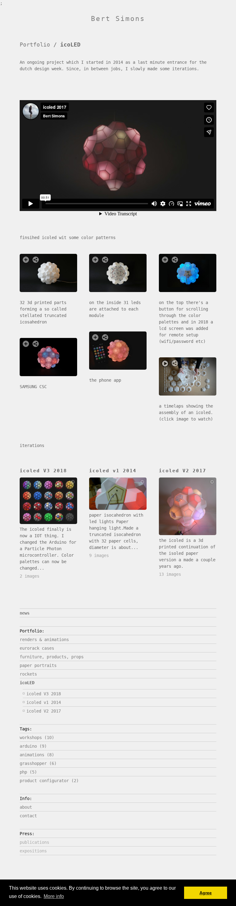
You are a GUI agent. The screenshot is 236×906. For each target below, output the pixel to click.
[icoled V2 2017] (187, 506)
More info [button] (54, 896)
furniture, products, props (52, 656)
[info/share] (35, 259)
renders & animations (44, 639)
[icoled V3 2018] (48, 500)
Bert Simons (118, 18)
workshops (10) (37, 737)
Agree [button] (205, 892)
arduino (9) (33, 746)
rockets (28, 674)
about (26, 807)
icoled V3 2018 (43, 693)
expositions (33, 850)
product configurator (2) (49, 780)
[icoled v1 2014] (118, 493)
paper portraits (38, 665)
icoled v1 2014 (43, 702)
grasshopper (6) (38, 763)
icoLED (27, 682)
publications (34, 842)
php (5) (28, 772)
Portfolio (35, 44)
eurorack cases (37, 648)
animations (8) (37, 754)
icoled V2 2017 (43, 711)
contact (28, 815)
